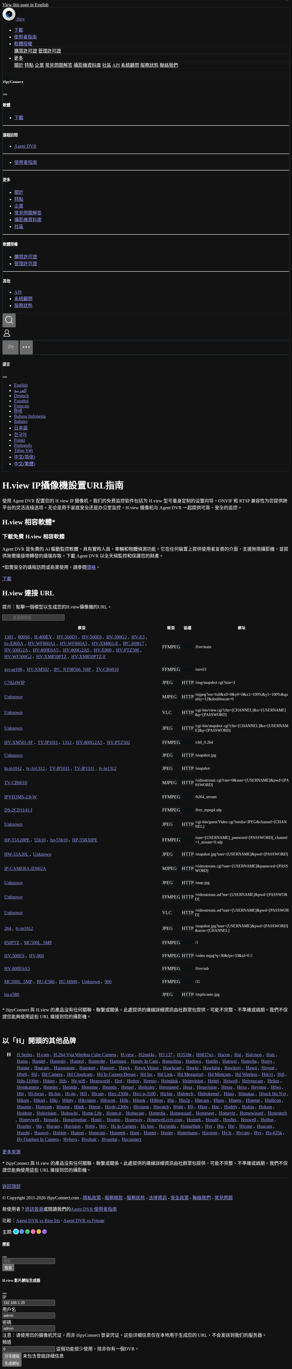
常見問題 (223, 1197)
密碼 (6, 1322)
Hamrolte (96, 1061)
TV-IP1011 (48, 742)
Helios (273, 1080)
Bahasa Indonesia (30, 416)
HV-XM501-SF (18, 742)
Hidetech (185, 1093)
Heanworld (100, 1080)
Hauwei (107, 1067)
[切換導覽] (26, 347)
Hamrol (77, 1061)
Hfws (276, 1087)
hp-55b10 (59, 839)
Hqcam (53, 1126)
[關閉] (5, 94)
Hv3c (227, 1132)
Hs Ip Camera (123, 1126)
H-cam (43, 1054)
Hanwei (229, 1061)
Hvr (257, 1132)
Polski (19, 440)
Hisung (63, 1106)
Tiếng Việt (23, 450)
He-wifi (78, 1080)
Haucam (41, 1067)
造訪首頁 (34, 1209)
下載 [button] (6, 578)
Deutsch (21, 395)
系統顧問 (130, 65)
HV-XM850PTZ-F (88, 656)
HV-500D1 (67, 636)
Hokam (265, 1106)
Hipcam (202, 1100)
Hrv (102, 1126)
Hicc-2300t (118, 1093)
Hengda (70, 1087)
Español (21, 400)
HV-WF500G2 (18, 656)
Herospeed (169, 1087)
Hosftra (229, 1119)
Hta (220, 1126)
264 (7, 928)
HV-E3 (138, 636)
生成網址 (12, 1363)
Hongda (51, 1119)
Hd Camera (52, 1074)
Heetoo (150, 1080)
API (116, 65)
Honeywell (29, 1119)
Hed (118, 1080)
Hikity (68, 1100)
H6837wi (204, 1054)
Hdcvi (267, 1074)
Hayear (268, 1067)
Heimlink (169, 1080)
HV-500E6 (92, 636)
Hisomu (24, 1106)
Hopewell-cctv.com (164, 1119)
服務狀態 (149, 65)
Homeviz (227, 1113)
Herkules (146, 1087)
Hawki (192, 1067)
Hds (63, 1080)
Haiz (270, 1054)
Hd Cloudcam (79, 1074)
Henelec (50, 1087)
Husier (167, 1132)
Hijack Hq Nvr (272, 1093)
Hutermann (187, 1132)
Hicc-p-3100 (144, 1093)
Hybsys (70, 1139)
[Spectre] (16, 1231)
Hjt (190, 1106)
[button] (7, 337)
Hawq (251, 1067)
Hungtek (117, 1132)
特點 (29, 65)
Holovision (46, 1113)
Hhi (20, 1093)
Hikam (23, 1100)
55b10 (40, 839)
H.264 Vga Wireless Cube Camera (85, 1054)
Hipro (219, 1100)
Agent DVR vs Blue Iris (38, 1220)
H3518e (184, 1054)
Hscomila (167, 1126)
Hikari (39, 1100)
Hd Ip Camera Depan (116, 1074)
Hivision (141, 1106)
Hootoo (113, 1119)
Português (23, 445)
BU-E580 (45, 981)
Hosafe (212, 1119)
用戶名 (9, 1309)
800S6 (24, 636)
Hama (22, 1061)
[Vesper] (44, 1231)
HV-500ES (14, 955)
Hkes (202, 1106)
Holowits (69, 1113)
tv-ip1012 (24, 928)
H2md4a (146, 1054)
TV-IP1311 (84, 768)
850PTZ (11, 942)
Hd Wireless (246, 1074)
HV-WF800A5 (73, 643)
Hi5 (83, 1093)
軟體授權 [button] (23, 43)
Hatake (23, 1067)
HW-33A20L (16, 854)
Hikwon (107, 1100)
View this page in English (25, 4)
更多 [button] (18, 58)
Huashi (23, 1132)
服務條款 (114, 1197)
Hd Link (165, 1074)
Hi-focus (36, 1093)
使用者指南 (25, 37)
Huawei (41, 1132)
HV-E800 (102, 650)
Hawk (124, 1067)
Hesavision (207, 1087)
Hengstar (90, 1087)
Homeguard (180, 1113)
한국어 (20, 434)
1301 (8, 636)
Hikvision (87, 1100)
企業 (39, 65)
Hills (124, 1100)
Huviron (209, 1132)
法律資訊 (158, 1197)
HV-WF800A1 (41, 643)
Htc (231, 1126)
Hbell (22, 1074)
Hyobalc (89, 1139)
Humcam (97, 1132)
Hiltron (156, 1100)
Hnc (216, 1106)
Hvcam (243, 1132)
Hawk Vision (147, 1067)
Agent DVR (25, 146)
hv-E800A (13, 643)
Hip (170, 1100)
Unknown (13, 696)
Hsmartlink (190, 1126)
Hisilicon (273, 1100)
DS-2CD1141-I (18, 810)
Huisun (77, 1132)
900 (108, 981)
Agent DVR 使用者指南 (94, 1209)
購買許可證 (25, 50)
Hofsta (248, 1106)
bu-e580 (11, 994)
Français (21, 405)
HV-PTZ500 (127, 650)
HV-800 (36, 955)
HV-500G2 (116, 636)
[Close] (4, 1293)
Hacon (224, 1054)
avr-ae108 (13, 669)
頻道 (6, 1342)
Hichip (166, 1093)
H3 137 (166, 1054)
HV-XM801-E (105, 643)
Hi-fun (54, 1093)
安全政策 (180, 1197)
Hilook (139, 1100)
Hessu (226, 1087)
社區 (106, 65)
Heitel (213, 1080)
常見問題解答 (58, 65)
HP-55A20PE (17, 839)
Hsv (208, 1126)
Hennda (109, 1087)
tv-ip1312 (107, 768)
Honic (96, 1119)
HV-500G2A (16, 650)
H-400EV (43, 636)
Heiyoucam (252, 1080)
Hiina (229, 1093)
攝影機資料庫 (87, 65)
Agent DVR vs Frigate (83, 1220)
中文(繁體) (24, 463)
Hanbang (118, 1061)
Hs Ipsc (147, 1126)
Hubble (59, 1132)
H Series (24, 1054)
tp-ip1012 (13, 768)
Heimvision (192, 1080)
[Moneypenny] (33, 1231)
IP (4, 1297)
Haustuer (87, 1067)
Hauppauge (64, 1067)
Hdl (280, 1074)
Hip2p (184, 1100)
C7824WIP (14, 682)
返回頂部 (11, 1186)
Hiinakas (246, 1093)
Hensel (127, 1087)
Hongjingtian (74, 1119)
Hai (237, 1054)
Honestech (277, 1113)
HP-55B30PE (84, 839)
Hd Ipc (146, 1074)
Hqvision (72, 1126)
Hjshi (178, 1106)
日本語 (21, 427)
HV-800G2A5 (76, 650)
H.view (127, 1054)
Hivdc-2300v (117, 1106)
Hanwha (249, 1061)
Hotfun (267, 1119)
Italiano (20, 421)
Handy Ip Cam (144, 1061)
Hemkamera (28, 1087)
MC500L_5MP (38, 942)
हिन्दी (18, 411)
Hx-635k (274, 1132)
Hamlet (38, 1061)
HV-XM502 (38, 669)
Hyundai (109, 1139)
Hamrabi (58, 1061)
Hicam (98, 1093)
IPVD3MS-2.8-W (20, 796)
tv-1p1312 (35, 768)
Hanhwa (193, 1061)
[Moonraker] (21, 1231)
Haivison (254, 1054)
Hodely (231, 1106)
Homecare (135, 1113)
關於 (18, 65)
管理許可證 (49, 50)
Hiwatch (161, 1106)
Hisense (253, 1100)
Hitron (94, 1106)
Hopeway (134, 1119)
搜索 (8, 1268)
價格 (91, 567)
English (21, 385)
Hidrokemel (208, 1093)
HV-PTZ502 (118, 742)
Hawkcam (172, 1067)
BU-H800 (68, 981)
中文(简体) (24, 457)
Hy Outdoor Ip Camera (38, 1139)
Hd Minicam (219, 1074)
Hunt (134, 1132)
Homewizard (251, 1113)
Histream (44, 1106)
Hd (34, 1074)
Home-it (113, 1113)
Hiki (54, 1100)
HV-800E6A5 (45, 650)
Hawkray (232, 1067)
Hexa (242, 1087)
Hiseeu (235, 1100)
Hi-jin (70, 1093)
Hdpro (49, 1080)
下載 (18, 30)
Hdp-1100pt (27, 1080)
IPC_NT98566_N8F (72, 669)
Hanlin (212, 1061)
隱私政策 (92, 1197)
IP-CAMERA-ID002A (25, 868)
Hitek (79, 1106)
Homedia (157, 1113)
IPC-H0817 (133, 643)
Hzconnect (131, 1139)
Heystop (258, 1087)
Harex (266, 1061)
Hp (39, 1126)
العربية (20, 390)
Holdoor (24, 1113)
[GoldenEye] (38, 1231)
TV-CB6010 (107, 669)
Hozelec (24, 1126)
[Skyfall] (27, 1231)
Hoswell (248, 1119)
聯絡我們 (169, 65)
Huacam (264, 1126)
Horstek (194, 1119)
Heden (133, 1080)
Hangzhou (171, 1061)
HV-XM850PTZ (51, 656)
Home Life (92, 1113)
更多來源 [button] (11, 1151)
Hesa (187, 1087)
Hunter (150, 1132)
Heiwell (230, 1080)
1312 (67, 742)
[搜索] (9, 320)
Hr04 (90, 1126)
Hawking (211, 1067)
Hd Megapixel (190, 1074)
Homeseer (205, 1113)
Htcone (245, 1126)
